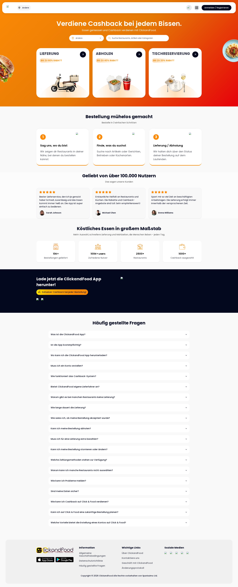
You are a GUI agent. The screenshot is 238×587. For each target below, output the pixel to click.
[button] (196, 7)
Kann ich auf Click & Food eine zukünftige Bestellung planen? (84, 512)
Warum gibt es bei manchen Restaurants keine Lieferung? (83, 397)
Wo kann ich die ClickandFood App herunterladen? (79, 355)
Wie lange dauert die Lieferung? (68, 407)
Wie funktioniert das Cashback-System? (73, 376)
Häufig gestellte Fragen (92, 565)
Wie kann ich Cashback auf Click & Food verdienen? (80, 501)
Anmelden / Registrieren (216, 7)
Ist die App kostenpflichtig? (66, 344)
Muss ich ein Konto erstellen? (67, 365)
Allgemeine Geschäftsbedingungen (92, 554)
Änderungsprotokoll (133, 568)
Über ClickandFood (132, 553)
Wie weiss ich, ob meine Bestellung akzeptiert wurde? (80, 418)
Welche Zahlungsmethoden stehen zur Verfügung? (79, 459)
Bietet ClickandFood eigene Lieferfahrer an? (75, 386)
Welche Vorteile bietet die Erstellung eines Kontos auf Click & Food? (88, 522)
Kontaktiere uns (130, 558)
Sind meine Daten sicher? (65, 491)
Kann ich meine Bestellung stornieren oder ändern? (79, 449)
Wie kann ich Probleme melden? (68, 480)
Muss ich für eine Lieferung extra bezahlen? (74, 439)
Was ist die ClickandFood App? (68, 334)
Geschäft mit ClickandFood (137, 563)
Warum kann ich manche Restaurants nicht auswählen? (82, 470)
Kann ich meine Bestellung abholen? (71, 428)
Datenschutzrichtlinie (91, 560)
